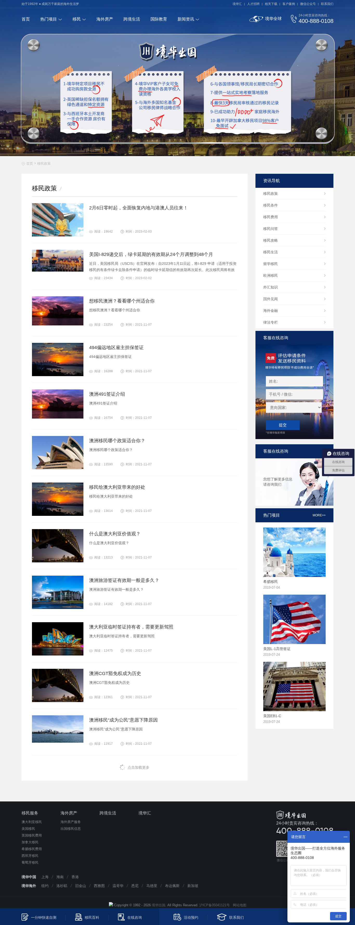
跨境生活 (131, 19)
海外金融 (270, 311)
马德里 (151, 886)
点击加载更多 (138, 767)
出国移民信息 (71, 829)
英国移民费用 (32, 835)
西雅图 (99, 886)
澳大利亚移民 (32, 822)
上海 (45, 877)
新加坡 (192, 886)
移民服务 (30, 813)
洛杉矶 (61, 886)
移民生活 (270, 252)
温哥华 (118, 886)
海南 (60, 877)
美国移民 (28, 829)
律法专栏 (270, 322)
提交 (283, 425)
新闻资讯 (186, 19)
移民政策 (44, 163)
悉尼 (135, 886)
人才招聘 (253, 4)
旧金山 (80, 886)
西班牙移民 (30, 856)
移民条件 (270, 205)
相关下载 (271, 4)
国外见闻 (270, 299)
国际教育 (158, 19)
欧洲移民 (270, 275)
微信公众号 (308, 4)
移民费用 (270, 217)
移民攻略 (270, 240)
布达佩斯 (172, 886)
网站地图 (238, 905)
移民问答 (270, 229)
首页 (26, 19)
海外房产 (104, 19)
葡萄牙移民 (30, 862)
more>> (319, 515)
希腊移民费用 (32, 849)
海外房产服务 (71, 822)
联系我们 (327, 4)
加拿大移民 (30, 842)
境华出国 (158, 905)
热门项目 (48, 19)
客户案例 (288, 4)
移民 (77, 19)
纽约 (45, 886)
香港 (75, 877)
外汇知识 (270, 287)
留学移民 (270, 264)
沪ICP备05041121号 (214, 905)
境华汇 (237, 4)
